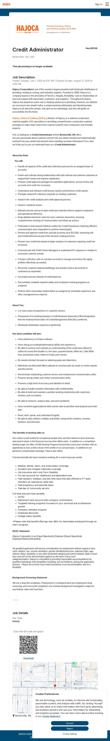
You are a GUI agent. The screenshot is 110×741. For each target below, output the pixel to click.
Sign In (98, 4)
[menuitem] (6, 4)
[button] (54, 687)
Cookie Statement (51, 716)
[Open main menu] (107, 4)
